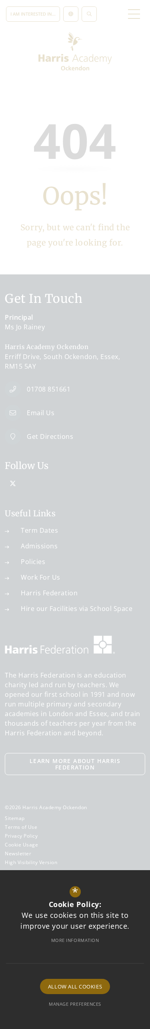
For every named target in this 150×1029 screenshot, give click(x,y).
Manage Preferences (75, 1004)
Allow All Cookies (75, 986)
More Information (75, 940)
